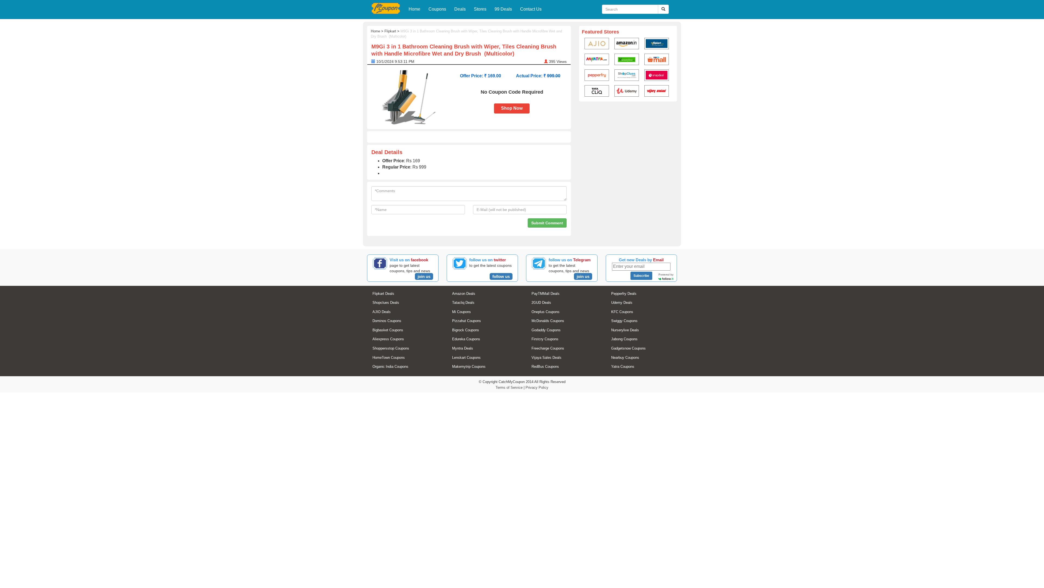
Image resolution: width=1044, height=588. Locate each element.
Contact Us (531, 9)
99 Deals (503, 9)
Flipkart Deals (383, 294)
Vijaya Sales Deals (546, 358)
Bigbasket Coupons (387, 330)
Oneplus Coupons (546, 312)
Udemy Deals (621, 303)
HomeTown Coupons (388, 358)
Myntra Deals (462, 348)
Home (414, 9)
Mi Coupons (461, 312)
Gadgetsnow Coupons (628, 348)
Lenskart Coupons (466, 358)
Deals (460, 9)
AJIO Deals (381, 312)
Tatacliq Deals (463, 303)
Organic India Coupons (390, 367)
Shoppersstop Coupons (390, 348)
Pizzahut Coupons (466, 321)
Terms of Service (509, 387)
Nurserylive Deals (625, 330)
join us (424, 276)
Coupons (437, 9)
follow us (501, 276)
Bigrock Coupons (465, 330)
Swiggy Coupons (624, 321)
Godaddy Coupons (546, 330)
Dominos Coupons (386, 321)
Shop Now (512, 108)
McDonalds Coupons (548, 321)
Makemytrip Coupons (469, 367)
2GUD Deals (541, 303)
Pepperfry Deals (623, 294)
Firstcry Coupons (545, 339)
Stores (480, 9)
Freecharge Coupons (548, 348)
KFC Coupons (622, 312)
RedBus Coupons (545, 367)
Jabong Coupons (624, 339)
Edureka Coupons (466, 339)
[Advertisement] (628, 146)
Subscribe (641, 276)
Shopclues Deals (385, 303)
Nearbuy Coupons (625, 358)
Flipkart (390, 31)
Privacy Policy (537, 387)
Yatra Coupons (622, 367)
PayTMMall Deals (546, 294)
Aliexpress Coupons (388, 339)
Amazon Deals (463, 294)
